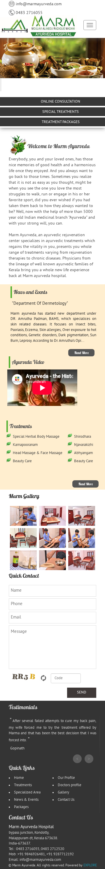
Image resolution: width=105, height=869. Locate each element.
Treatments (23, 785)
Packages (21, 807)
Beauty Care (22, 461)
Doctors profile (69, 785)
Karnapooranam (25, 445)
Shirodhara (82, 436)
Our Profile (66, 778)
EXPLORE (90, 865)
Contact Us (66, 800)
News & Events (26, 800)
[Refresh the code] (43, 678)
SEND (81, 692)
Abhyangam (83, 453)
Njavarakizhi (83, 445)
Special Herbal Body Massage (36, 436)
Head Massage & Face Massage (37, 453)
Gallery (63, 792)
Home (19, 778)
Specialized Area (27, 792)
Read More (81, 353)
